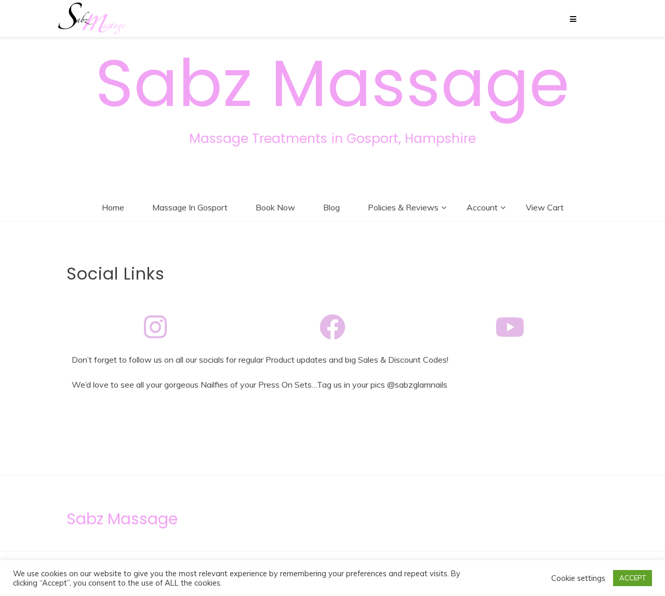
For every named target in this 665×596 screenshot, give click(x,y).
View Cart (545, 207)
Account (482, 207)
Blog (331, 207)
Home (113, 207)
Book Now (275, 207)
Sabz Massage (332, 84)
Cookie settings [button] (578, 578)
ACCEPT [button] (632, 578)
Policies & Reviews (403, 207)
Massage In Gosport (190, 207)
